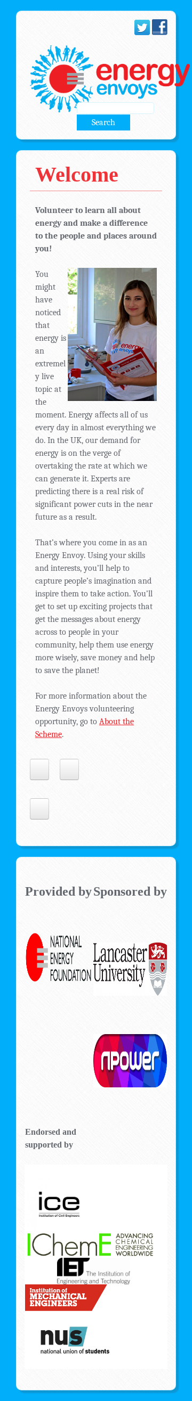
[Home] (107, 79)
